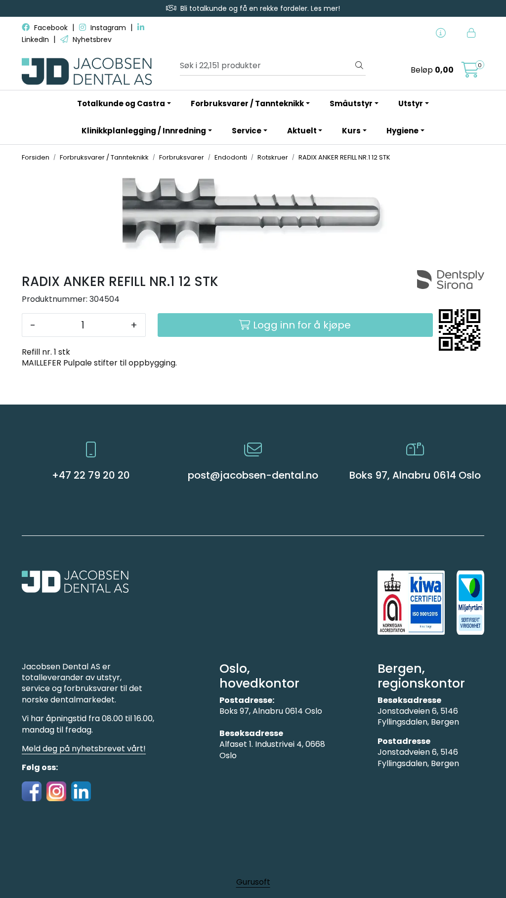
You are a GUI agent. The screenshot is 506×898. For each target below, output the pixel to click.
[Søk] (359, 66)
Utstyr (410, 103)
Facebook (51, 28)
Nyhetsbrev (91, 39)
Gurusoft (253, 882)
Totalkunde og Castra (121, 103)
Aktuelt (302, 130)
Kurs (351, 130)
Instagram (108, 28)
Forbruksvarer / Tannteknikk (247, 103)
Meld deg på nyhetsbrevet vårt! (84, 748)
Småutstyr (351, 103)
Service (246, 130)
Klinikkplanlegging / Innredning (144, 130)
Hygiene (402, 130)
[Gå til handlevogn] (470, 73)
